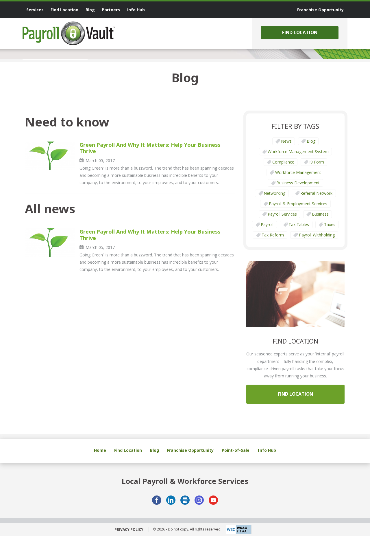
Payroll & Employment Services (298, 203)
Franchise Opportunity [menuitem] (320, 9)
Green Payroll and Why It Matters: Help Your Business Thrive (149, 148)
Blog (311, 141)
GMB (185, 500)
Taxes (329, 224)
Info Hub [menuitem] (136, 9)
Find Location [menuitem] (64, 9)
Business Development (298, 183)
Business (320, 214)
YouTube (213, 500)
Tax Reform (273, 235)
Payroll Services (282, 214)
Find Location (299, 32)
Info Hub (267, 450)
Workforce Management (298, 172)
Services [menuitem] (35, 9)
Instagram (199, 500)
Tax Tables (298, 224)
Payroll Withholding (317, 235)
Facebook (156, 500)
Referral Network (316, 193)
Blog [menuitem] (90, 9)
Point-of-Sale (235, 450)
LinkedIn (170, 500)
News (286, 141)
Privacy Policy (128, 529)
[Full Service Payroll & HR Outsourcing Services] (69, 33)
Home (100, 450)
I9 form (316, 162)
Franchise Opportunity (190, 450)
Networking (274, 193)
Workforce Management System (298, 151)
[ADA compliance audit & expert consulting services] (236, 529)
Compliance (283, 162)
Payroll (267, 224)
